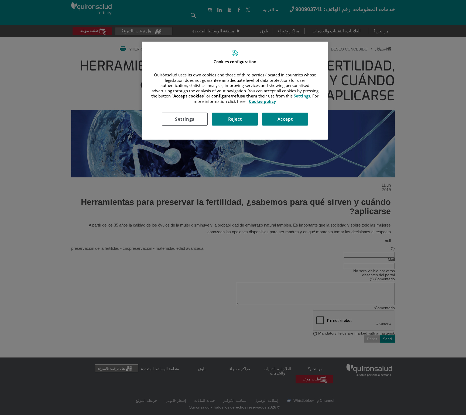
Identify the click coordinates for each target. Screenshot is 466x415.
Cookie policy (262, 101)
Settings (184, 119)
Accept (285, 119)
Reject (235, 119)
